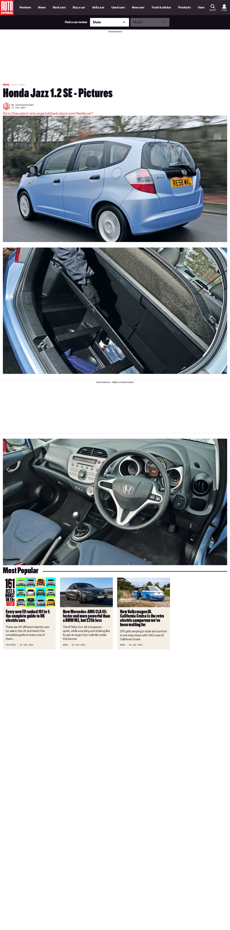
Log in (224, 10)
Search (213, 10)
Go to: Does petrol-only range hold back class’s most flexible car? (48, 114)
